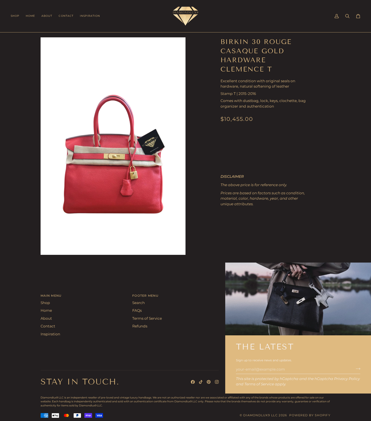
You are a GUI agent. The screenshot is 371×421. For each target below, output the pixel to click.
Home (46, 310)
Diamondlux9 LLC (260, 415)
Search (138, 303)
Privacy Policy (347, 379)
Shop (45, 303)
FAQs (137, 310)
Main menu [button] (51, 296)
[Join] (356, 368)
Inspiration (50, 334)
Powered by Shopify (309, 415)
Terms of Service (259, 384)
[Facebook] (193, 382)
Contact (48, 326)
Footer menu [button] (145, 296)
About (46, 318)
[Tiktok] (200, 382)
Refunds (139, 326)
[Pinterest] (209, 382)
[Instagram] (217, 382)
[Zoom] (48, 247)
